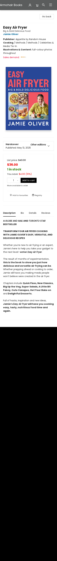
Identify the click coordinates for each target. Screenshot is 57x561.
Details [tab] (32, 213)
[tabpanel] (28, 269)
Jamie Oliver (11, 34)
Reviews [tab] (45, 213)
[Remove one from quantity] (9, 180)
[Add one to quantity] (18, 180)
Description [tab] (9, 213)
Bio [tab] (22, 213)
